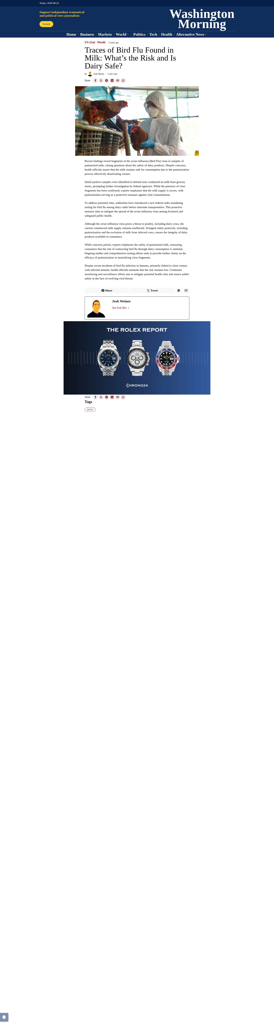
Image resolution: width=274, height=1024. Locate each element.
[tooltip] (95, 80)
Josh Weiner (99, 74)
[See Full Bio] (128, 308)
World (101, 42)
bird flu (90, 409)
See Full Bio (119, 307)
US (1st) (90, 42)
